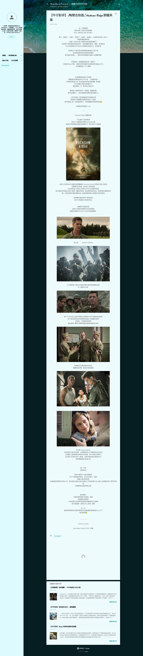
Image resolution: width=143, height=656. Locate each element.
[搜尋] (119, 4)
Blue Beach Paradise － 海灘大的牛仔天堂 (68, 4)
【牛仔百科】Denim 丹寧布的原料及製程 (63, 627)
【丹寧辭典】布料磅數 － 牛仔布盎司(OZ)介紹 (65, 588)
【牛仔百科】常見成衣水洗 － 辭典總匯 (63, 607)
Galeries (86, 651)
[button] (116, 14)
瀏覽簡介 (12, 37)
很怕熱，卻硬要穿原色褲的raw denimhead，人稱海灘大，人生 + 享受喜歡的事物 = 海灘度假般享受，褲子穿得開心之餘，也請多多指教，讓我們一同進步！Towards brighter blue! (11, 29)
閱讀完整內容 (113, 602)
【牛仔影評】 (57, 536)
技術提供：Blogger (84, 648)
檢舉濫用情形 (5, 65)
